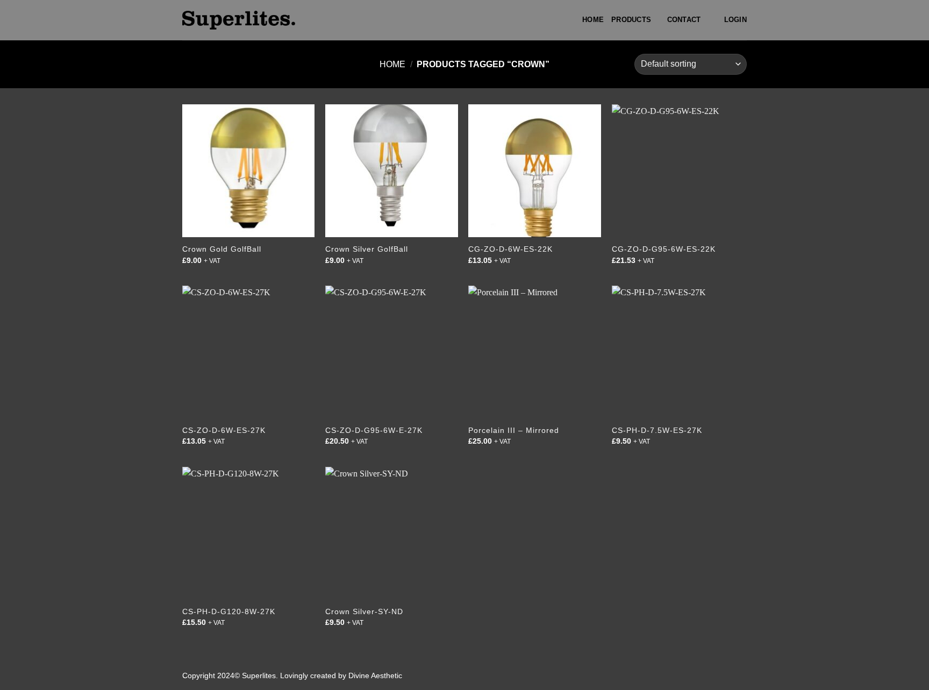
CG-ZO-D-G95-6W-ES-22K (664, 249)
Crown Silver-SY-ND (364, 611)
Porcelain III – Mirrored (513, 430)
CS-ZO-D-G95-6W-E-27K (374, 430)
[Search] (712, 20)
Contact (684, 20)
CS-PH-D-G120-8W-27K (228, 611)
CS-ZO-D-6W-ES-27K (224, 430)
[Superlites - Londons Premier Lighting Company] (238, 20)
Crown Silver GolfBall (366, 249)
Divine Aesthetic (375, 675)
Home (593, 20)
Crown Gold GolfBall (221, 249)
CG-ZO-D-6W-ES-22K (510, 249)
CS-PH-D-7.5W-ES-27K (657, 430)
